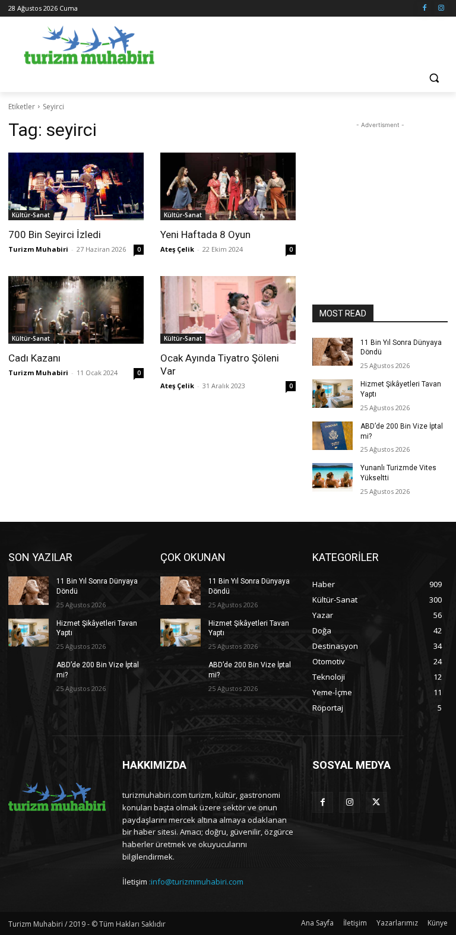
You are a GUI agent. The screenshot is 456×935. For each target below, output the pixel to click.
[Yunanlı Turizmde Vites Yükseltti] (332, 477)
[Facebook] (424, 8)
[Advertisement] (309, 42)
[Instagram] (441, 8)
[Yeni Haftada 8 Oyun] (228, 186)
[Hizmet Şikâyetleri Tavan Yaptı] (332, 393)
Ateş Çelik (177, 249)
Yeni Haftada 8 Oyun (205, 234)
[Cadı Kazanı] (76, 310)
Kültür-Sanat (31, 215)
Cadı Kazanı (34, 358)
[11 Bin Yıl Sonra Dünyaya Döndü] (332, 352)
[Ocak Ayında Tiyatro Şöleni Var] (228, 310)
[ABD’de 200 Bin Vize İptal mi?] (332, 435)
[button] (434, 78)
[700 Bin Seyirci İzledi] (76, 186)
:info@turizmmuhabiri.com (196, 881)
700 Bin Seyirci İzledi (54, 234)
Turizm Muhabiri (38, 249)
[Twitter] (376, 802)
